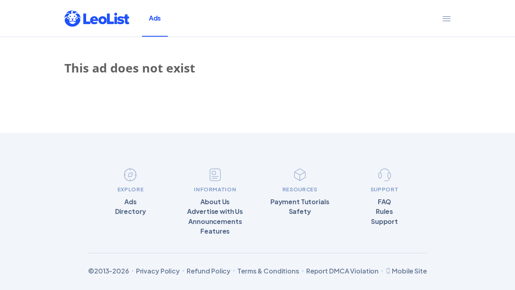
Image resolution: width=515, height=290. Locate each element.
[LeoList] (96, 18)
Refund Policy (209, 271)
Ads (155, 18)
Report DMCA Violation (342, 271)
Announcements (215, 221)
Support (384, 221)
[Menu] (447, 18)
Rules (384, 211)
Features (215, 231)
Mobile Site (409, 271)
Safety (300, 211)
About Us (215, 201)
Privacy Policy (158, 271)
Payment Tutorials (300, 201)
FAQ (384, 201)
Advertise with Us (215, 211)
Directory (130, 211)
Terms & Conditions (268, 271)
